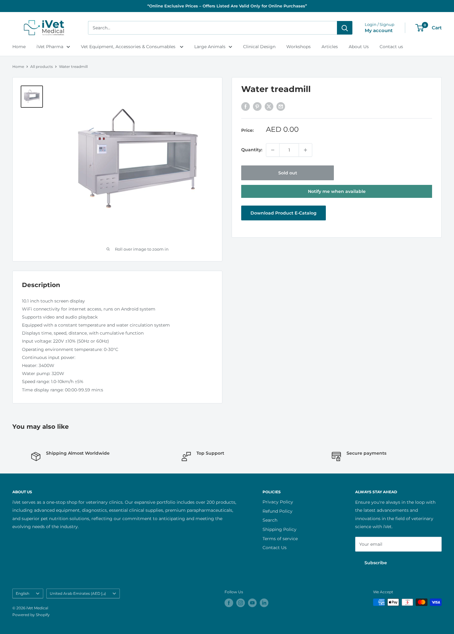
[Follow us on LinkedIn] (264, 603)
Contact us (391, 46)
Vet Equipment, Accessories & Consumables (129, 46)
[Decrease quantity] (272, 150)
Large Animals (209, 46)
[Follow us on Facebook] (229, 603)
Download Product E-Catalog (283, 213)
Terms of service (280, 538)
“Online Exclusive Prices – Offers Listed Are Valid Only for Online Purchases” (227, 5)
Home (19, 46)
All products (41, 66)
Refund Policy (277, 511)
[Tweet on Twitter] (269, 106)
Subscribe (375, 562)
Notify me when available (337, 191)
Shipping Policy (279, 529)
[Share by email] (280, 106)
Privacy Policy (278, 502)
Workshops (298, 46)
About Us (359, 46)
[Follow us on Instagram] (240, 603)
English (22, 593)
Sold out (287, 173)
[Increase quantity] (305, 150)
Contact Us (275, 547)
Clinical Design (259, 46)
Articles (330, 46)
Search (270, 520)
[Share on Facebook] (245, 106)
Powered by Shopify (31, 614)
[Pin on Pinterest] (257, 106)
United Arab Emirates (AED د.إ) (78, 593)
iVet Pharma (49, 46)
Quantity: (251, 149)
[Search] (344, 28)
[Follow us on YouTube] (252, 603)
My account (379, 30)
